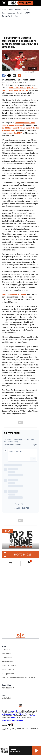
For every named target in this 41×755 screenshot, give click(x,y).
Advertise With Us (8, 688)
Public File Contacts (9, 666)
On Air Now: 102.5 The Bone (20, 545)
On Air (11, 10)
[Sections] (4, 3)
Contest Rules (7, 658)
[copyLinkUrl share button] (19, 75)
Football (19, 13)
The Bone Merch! (7, 16)
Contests (18, 10)
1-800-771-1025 (21, 554)
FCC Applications (8, 674)
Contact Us (6, 649)
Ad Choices (30, 715)
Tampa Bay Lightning (8, 13)
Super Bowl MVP (15, 133)
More (16, 16)
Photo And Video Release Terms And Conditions (18, 678)
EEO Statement (7, 662)
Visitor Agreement (8, 714)
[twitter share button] (9, 75)
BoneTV (4, 10)
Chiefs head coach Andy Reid (14, 294)
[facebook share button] (4, 75)
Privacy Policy (24, 714)
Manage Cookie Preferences (12, 720)
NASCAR (27, 13)
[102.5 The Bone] (20, 3)
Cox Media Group (14, 711)
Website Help (6, 698)
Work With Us (6, 654)
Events (26, 10)
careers (13, 717)
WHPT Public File (8, 670)
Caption (32, 68)
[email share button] (14, 75)
